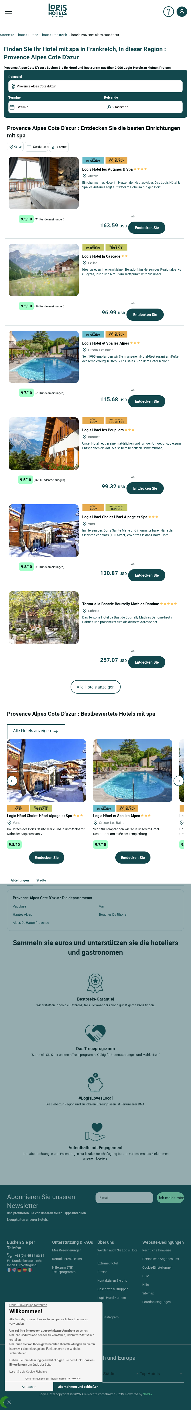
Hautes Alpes (22, 914)
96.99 (113, 312)
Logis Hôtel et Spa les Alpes (106, 343)
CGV (145, 1276)
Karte (17, 146)
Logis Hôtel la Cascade (101, 256)
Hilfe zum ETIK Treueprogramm (63, 1269)
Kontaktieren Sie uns (67, 1259)
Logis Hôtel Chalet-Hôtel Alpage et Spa (115, 516)
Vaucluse (19, 906)
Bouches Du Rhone (112, 914)
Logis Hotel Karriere (111, 1297)
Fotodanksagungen (156, 1302)
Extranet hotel (107, 1263)
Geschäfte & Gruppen (112, 1289)
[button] (9, 1402)
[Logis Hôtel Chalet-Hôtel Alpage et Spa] (44, 530)
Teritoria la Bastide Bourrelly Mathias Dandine (121, 603)
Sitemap (148, 1293)
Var (101, 906)
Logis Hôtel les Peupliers (103, 429)
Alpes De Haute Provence (31, 922)
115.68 (113, 399)
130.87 (113, 573)
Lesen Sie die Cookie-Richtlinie (28, 1371)
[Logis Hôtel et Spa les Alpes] (44, 357)
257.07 (113, 660)
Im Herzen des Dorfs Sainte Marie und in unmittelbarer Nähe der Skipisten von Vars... (46, 831)
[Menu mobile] (8, 11)
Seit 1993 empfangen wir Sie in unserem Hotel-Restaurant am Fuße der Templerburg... (126, 831)
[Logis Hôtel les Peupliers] (44, 443)
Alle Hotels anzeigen (96, 687)
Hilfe (145, 1284)
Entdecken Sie (147, 227)
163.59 (113, 225)
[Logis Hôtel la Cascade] (44, 270)
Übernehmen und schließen (78, 1386)
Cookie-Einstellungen (157, 1267)
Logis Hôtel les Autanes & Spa (108, 169)
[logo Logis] (57, 10)
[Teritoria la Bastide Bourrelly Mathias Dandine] (44, 617)
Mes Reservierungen (66, 1250)
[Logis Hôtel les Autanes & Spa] (44, 183)
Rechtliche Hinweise (156, 1250)
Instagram (111, 1317)
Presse (102, 1272)
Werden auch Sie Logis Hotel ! (117, 1252)
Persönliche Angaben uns (160, 1259)
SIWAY (147, 1394)
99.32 (113, 486)
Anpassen (29, 1386)
